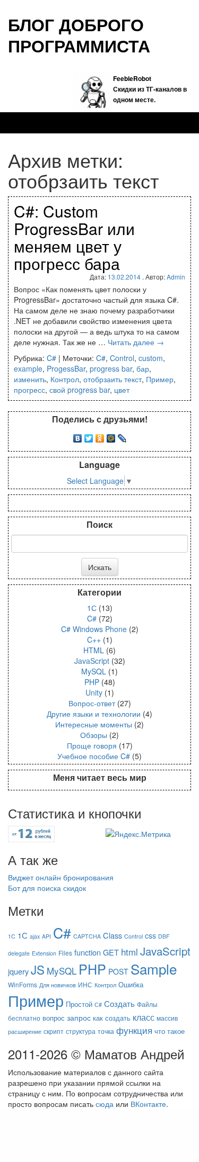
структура (81, 1030)
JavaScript (91, 660)
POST (118, 971)
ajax (35, 936)
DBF (164, 936)
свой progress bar (79, 389)
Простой (79, 1004)
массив (167, 1017)
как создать (112, 1018)
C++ (94, 639)
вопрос (53, 1018)
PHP (91, 682)
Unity (93, 692)
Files (65, 952)
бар (142, 368)
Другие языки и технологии (94, 713)
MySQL (93, 671)
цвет (121, 389)
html (129, 951)
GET (111, 952)
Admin (176, 276)
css (150, 935)
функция (134, 1030)
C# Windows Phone (94, 629)
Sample (154, 968)
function (87, 952)
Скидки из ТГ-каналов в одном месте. (150, 89)
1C (11, 936)
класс (143, 1017)
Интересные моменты (93, 724)
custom (151, 358)
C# (51, 358)
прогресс (29, 389)
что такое (169, 1031)
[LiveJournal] (122, 435)
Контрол (64, 379)
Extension (44, 953)
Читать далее (136, 342)
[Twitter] (88, 435)
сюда (105, 1103)
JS (38, 969)
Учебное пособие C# (93, 756)
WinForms (22, 984)
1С (92, 607)
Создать (119, 1003)
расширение (24, 1031)
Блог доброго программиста (79, 35)
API (46, 936)
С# (98, 1004)
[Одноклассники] (100, 435)
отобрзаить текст (112, 379)
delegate (19, 953)
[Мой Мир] (111, 435)
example (28, 368)
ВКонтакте (148, 1103)
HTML (93, 650)
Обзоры (93, 734)
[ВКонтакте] (77, 435)
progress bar (111, 368)
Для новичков (57, 985)
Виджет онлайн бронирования (61, 877)
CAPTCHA (87, 936)
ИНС (85, 984)
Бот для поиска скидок (47, 887)
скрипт (54, 1030)
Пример (160, 379)
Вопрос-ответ (91, 703)
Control (122, 358)
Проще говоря (92, 745)
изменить (30, 379)
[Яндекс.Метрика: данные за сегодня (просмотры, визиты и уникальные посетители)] (138, 833)
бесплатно (24, 1017)
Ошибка (130, 984)
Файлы (147, 1003)
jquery (18, 971)
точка (106, 1030)
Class (112, 935)
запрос (79, 1017)
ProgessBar (66, 368)
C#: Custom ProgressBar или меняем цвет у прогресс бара (74, 237)
